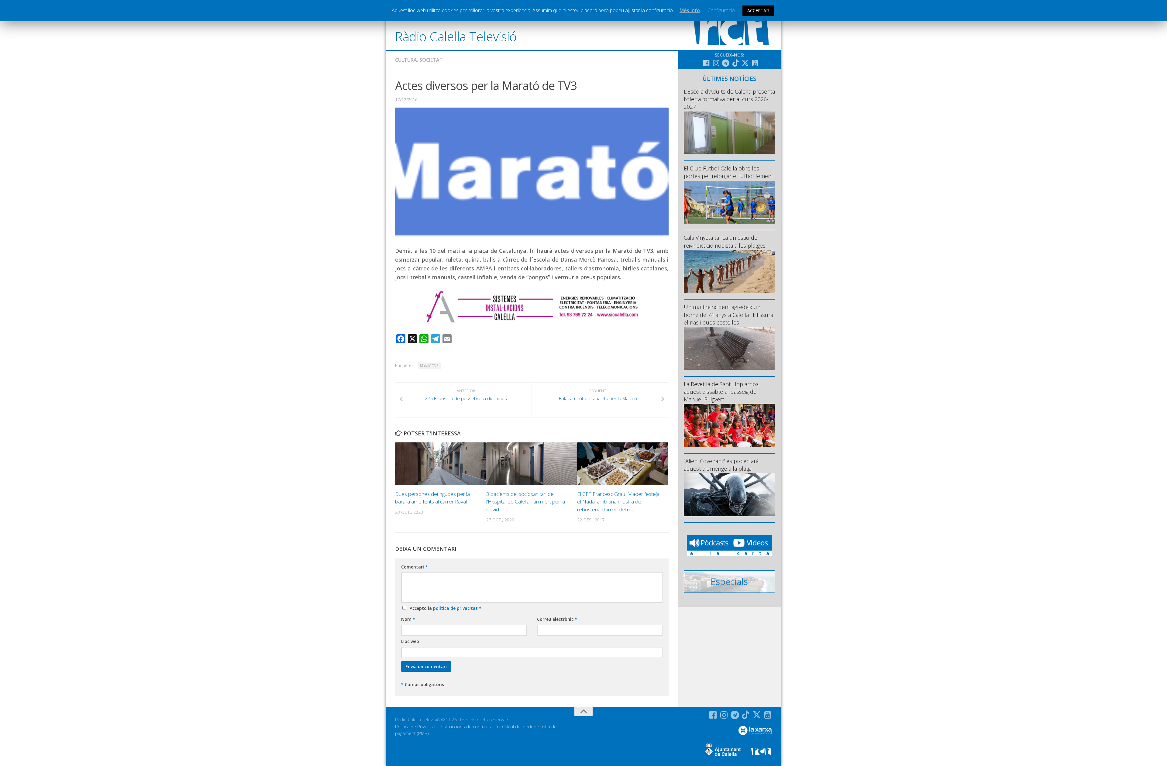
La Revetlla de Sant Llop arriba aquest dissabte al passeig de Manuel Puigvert (721, 391)
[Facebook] (706, 63)
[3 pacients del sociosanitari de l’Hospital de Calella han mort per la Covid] (531, 463)
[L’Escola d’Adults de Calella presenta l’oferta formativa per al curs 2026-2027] (729, 133)
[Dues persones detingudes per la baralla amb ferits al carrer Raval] (440, 463)
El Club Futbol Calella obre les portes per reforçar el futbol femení (728, 172)
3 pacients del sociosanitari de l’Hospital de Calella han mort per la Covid (525, 501)
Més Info (690, 10)
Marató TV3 (429, 365)
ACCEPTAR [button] (758, 10)
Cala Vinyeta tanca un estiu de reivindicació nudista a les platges (725, 241)
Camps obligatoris (422, 684)
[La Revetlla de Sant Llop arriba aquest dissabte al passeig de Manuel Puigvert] (729, 425)
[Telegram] (725, 63)
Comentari (414, 567)
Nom (408, 619)
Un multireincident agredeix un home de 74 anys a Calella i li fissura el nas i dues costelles (728, 314)
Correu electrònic (557, 619)
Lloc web (410, 641)
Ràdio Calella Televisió (456, 36)
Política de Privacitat (415, 726)
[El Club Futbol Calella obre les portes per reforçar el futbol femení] (729, 202)
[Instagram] (716, 63)
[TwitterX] (745, 63)
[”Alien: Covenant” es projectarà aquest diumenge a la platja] (729, 494)
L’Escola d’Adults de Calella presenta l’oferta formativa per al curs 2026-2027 (729, 99)
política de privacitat (456, 608)
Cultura (406, 60)
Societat (431, 60)
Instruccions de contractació (469, 726)
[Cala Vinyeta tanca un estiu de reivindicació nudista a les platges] (729, 271)
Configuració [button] (721, 10)
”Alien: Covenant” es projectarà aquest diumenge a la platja (721, 464)
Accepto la (444, 608)
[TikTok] (735, 63)
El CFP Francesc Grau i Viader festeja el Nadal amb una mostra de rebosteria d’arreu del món (618, 501)
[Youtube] (755, 63)
